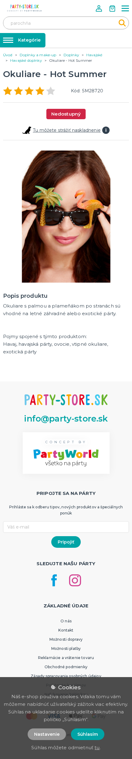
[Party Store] (24, 8)
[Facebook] (54, 580)
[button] (99, 8)
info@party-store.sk (66, 419)
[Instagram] (75, 580)
